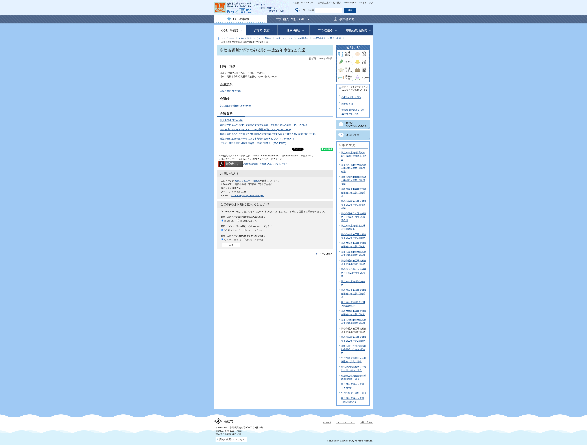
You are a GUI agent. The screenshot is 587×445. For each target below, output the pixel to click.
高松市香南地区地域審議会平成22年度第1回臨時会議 (353, 204)
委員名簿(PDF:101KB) (231, 120)
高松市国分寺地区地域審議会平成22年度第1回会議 (353, 272)
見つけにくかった (254, 239)
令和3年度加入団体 (351, 97)
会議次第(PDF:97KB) (230, 91)
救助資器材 (347, 104)
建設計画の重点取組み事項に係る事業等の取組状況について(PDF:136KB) (257, 138)
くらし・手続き (263, 38)
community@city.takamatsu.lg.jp (247, 195)
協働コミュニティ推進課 (247, 180)
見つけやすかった (232, 239)
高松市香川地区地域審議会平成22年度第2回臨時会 (353, 293)
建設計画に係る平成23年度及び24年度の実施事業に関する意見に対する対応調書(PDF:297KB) (268, 134)
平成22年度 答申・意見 (353, 393)
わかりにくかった (254, 230)
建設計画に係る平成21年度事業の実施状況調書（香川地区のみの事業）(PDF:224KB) (263, 125)
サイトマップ (366, 2)
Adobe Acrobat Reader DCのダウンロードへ (265, 163)
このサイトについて (345, 422)
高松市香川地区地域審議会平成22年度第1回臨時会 (353, 192)
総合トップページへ (304, 2)
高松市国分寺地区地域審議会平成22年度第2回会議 (353, 349)
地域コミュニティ (284, 38)
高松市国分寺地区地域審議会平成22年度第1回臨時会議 (353, 217)
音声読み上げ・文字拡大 (329, 2)
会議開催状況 (319, 38)
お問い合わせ (366, 422)
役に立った (229, 221)
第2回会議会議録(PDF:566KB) (235, 105)
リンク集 (327, 422)
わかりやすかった (232, 230)
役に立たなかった (248, 221)
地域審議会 (302, 38)
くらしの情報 (245, 38)
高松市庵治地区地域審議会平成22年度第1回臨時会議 (353, 180)
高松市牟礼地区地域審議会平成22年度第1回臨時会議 (353, 168)
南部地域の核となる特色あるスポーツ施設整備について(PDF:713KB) (255, 129)
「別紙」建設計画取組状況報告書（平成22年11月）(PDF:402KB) (253, 143)
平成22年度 (335, 38)
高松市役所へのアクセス (232, 439)
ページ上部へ (326, 253)
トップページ (227, 38)
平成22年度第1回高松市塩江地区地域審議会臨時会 (353, 156)
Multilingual (350, 2)
